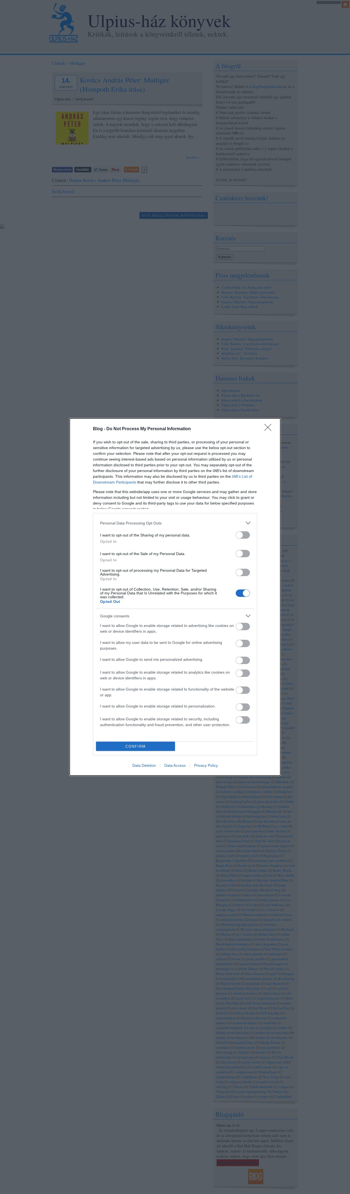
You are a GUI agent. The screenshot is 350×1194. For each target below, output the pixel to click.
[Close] (269, 429)
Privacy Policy (206, 765)
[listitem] (175, 523)
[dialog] (175, 597)
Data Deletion (144, 765)
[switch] (243, 535)
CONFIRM (136, 746)
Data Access (175, 765)
